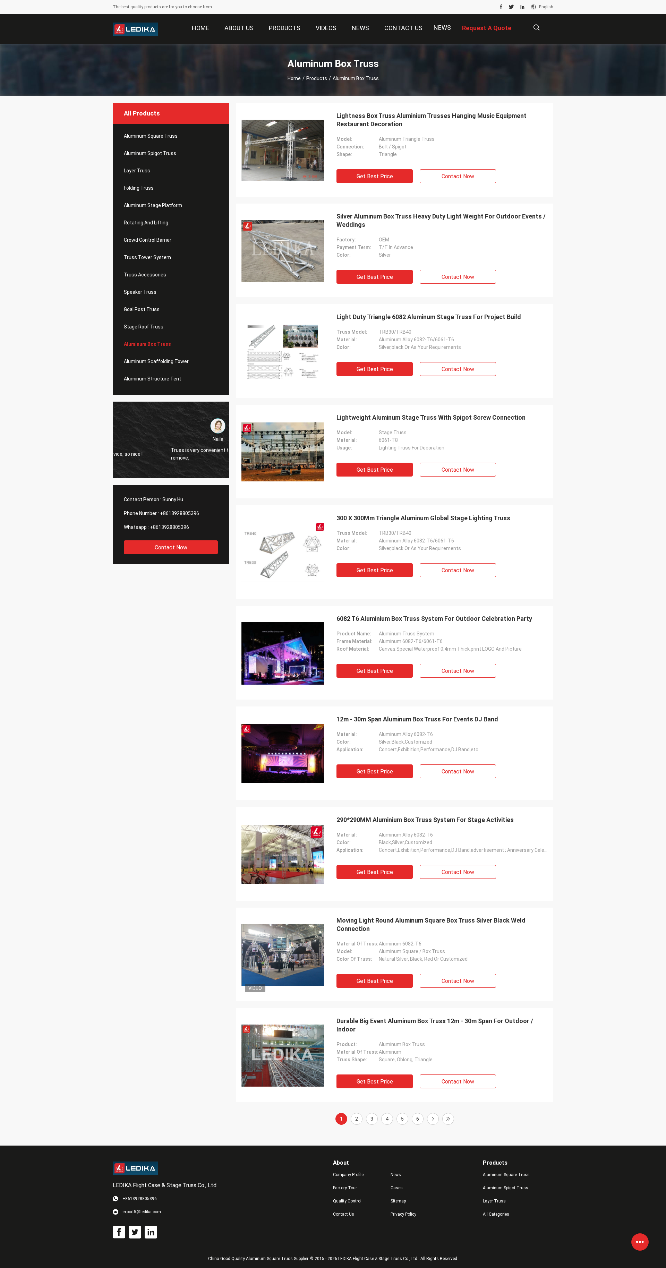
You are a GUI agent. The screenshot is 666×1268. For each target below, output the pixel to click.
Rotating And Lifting (146, 222)
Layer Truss (137, 170)
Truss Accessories (145, 274)
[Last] (448, 1119)
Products (316, 78)
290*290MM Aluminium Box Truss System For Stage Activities (425, 819)
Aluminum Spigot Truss (150, 153)
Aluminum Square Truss (151, 136)
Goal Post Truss (142, 309)
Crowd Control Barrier (147, 240)
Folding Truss (139, 188)
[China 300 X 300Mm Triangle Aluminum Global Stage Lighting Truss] (282, 552)
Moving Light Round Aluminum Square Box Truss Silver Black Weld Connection (431, 924)
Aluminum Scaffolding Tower (156, 361)
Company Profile (348, 1174)
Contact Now (171, 547)
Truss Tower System (147, 257)
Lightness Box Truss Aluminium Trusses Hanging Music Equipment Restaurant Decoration (431, 120)
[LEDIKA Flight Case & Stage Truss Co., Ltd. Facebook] (501, 7)
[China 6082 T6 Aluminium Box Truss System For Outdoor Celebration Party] (282, 653)
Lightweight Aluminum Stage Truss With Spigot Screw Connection (431, 417)
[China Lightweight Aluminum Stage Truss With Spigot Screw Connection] (282, 451)
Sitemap (398, 1201)
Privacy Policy (403, 1214)
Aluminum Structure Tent (152, 379)
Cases (397, 1187)
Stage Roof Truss (143, 326)
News (442, 27)
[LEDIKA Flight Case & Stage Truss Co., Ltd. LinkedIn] (522, 7)
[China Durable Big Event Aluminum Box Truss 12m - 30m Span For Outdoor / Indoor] (282, 1055)
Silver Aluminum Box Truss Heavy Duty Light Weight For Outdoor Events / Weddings (441, 220)
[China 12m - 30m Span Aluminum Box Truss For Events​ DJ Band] (282, 753)
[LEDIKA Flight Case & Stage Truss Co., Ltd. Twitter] (511, 7)
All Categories (496, 1214)
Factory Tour (345, 1187)
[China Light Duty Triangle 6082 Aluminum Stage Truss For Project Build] (282, 351)
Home (294, 78)
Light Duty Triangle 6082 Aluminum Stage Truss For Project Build (428, 316)
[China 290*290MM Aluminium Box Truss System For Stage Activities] (282, 854)
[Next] (433, 1119)
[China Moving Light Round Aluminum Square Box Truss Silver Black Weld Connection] (282, 954)
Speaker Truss (140, 292)
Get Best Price (375, 176)
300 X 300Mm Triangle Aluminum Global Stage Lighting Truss (423, 518)
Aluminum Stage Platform (153, 205)
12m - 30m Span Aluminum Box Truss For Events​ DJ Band (417, 719)
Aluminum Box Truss (147, 344)
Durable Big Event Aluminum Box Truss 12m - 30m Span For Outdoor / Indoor (434, 1025)
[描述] (536, 27)
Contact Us (343, 1214)
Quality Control (347, 1201)
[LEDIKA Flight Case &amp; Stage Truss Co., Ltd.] (135, 29)
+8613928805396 (179, 513)
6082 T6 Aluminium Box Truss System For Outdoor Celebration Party (434, 618)
